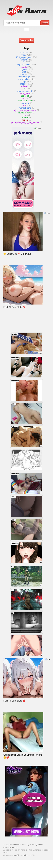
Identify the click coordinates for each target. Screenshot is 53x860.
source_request (24, 91)
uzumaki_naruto (25, 112)
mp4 (24, 81)
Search (45, 23)
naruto (24, 67)
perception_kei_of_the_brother (25, 122)
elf (24, 88)
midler (25, 117)
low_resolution (24, 79)
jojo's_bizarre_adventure (25, 110)
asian (23, 72)
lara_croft (25, 96)
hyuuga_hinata (25, 100)
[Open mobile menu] (26, 30)
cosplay (24, 74)
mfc (25, 105)
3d (24, 62)
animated (24, 52)
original (24, 86)
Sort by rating (26, 40)
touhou (25, 98)
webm (24, 59)
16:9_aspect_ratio (24, 57)
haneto (25, 120)
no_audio (24, 69)
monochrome (25, 108)
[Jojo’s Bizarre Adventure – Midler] (26, 460)
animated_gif (24, 76)
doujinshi (25, 103)
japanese (24, 84)
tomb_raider (25, 93)
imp (25, 115)
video (23, 55)
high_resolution (24, 64)
